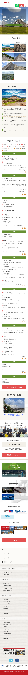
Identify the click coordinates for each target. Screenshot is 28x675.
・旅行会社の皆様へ (7, 624)
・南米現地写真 (6, 622)
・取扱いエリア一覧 (7, 583)
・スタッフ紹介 (6, 601)
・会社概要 (5, 608)
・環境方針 (5, 638)
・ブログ (5, 626)
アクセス (14, 540)
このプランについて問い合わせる (14, 387)
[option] (14, 407)
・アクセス (5, 611)
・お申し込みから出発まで (8, 590)
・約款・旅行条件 (7, 629)
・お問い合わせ (6, 631)
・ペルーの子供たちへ (7, 603)
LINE (17, 5)
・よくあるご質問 (7, 585)
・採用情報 (5, 613)
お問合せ (21, 5)
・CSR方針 (5, 636)
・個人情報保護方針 (7, 633)
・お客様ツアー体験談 (7, 588)
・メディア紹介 (6, 606)
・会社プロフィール (7, 599)
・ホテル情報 (6, 574)
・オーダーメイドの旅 (7, 572)
